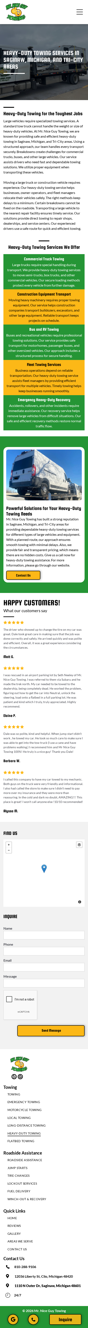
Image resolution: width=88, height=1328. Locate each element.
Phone (8, 944)
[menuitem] (44, 1095)
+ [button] (9, 844)
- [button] (9, 850)
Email (7, 960)
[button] (79, 12)
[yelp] (14, 1077)
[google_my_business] (20, 1077)
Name (7, 928)
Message (10, 976)
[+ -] (43, 873)
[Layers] (79, 844)
